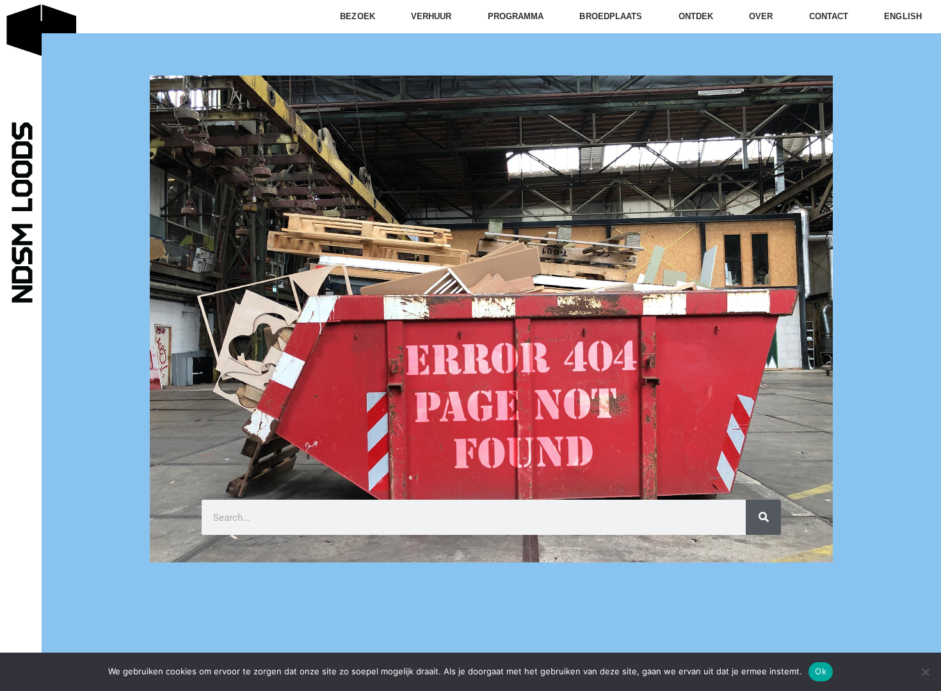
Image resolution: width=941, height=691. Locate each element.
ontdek (696, 16)
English (903, 16)
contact (829, 16)
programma (516, 16)
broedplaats (610, 16)
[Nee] (925, 671)
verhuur (431, 16)
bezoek (357, 16)
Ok (820, 671)
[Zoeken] (763, 517)
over (761, 16)
